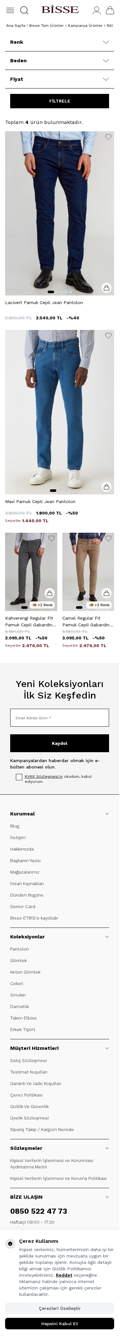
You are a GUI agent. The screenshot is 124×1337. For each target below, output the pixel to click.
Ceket (16, 983)
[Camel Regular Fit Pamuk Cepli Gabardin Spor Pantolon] (88, 572)
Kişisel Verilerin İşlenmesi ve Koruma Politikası (58, 1178)
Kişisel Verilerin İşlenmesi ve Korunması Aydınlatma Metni (51, 1163)
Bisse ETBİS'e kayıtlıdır (34, 918)
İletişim (18, 837)
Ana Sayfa (15, 25)
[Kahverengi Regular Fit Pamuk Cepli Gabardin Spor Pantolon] (31, 572)
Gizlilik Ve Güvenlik (29, 1106)
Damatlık (19, 1006)
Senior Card (22, 906)
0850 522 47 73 (38, 1211)
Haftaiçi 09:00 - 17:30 (32, 1222)
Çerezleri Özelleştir (60, 1308)
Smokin (18, 994)
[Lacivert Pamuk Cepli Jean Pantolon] (59, 213)
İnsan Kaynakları (27, 883)
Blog (14, 826)
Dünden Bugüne (27, 895)
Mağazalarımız (24, 872)
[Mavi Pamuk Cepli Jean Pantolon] (59, 412)
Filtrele (59, 100)
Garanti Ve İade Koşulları (35, 1083)
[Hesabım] (97, 10)
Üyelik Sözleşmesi (29, 1117)
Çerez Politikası (26, 1094)
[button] (24, 10)
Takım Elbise (23, 1017)
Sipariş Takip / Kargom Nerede (42, 1129)
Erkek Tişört (22, 1029)
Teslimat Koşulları (28, 1071)
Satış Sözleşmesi (28, 1060)
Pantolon (19, 948)
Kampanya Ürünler (85, 25)
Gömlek (18, 960)
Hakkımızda (22, 849)
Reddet (64, 1275)
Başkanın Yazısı (25, 860)
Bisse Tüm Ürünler (46, 25)
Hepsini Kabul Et (59, 1323)
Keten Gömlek (25, 971)
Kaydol (59, 743)
